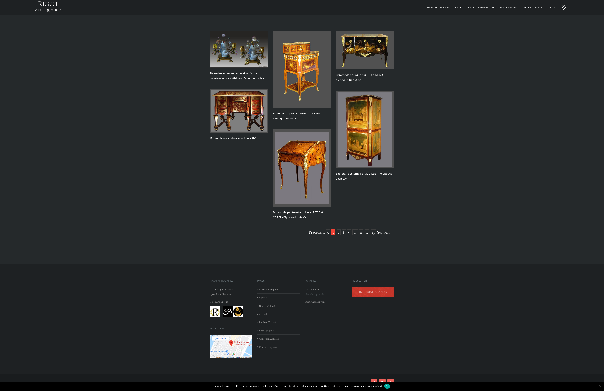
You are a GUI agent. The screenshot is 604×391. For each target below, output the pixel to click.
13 (373, 232)
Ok (387, 386)
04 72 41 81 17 (221, 301)
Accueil (263, 314)
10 (355, 232)
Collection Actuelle (269, 338)
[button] (564, 7)
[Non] (600, 386)
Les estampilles (266, 330)
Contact (263, 297)
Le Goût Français (268, 322)
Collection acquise (268, 289)
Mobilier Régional (268, 346)
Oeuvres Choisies (268, 305)
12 (367, 232)
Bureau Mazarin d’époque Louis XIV (233, 138)
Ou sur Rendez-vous (314, 301)
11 (361, 232)
